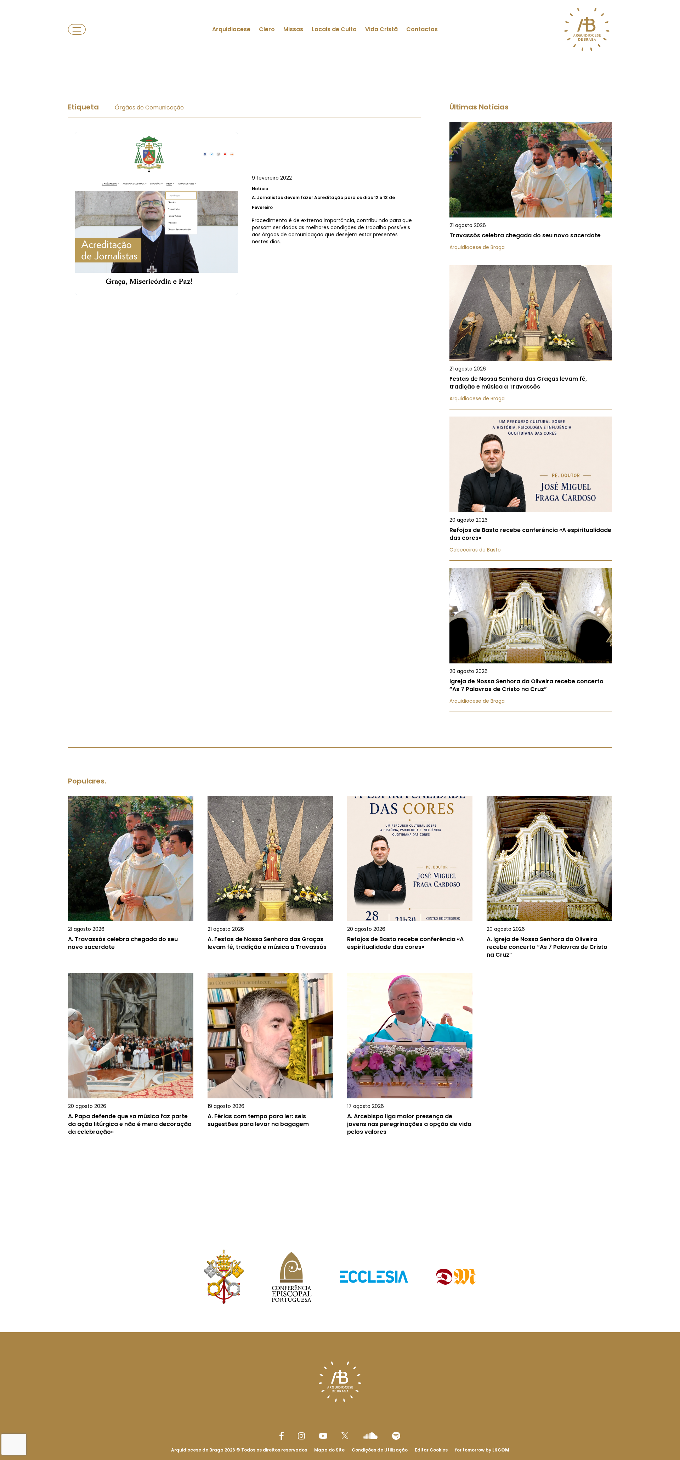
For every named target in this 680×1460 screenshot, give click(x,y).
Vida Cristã (381, 29)
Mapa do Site (329, 1450)
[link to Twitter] (344, 1435)
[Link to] (244, 213)
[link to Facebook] (281, 1436)
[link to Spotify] (396, 1435)
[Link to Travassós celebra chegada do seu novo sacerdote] (530, 190)
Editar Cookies (431, 1450)
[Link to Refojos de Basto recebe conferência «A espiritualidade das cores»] (530, 489)
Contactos (422, 29)
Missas (293, 29)
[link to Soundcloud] (370, 1435)
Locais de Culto (334, 29)
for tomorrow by (482, 1450)
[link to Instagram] (301, 1435)
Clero (267, 29)
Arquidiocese (231, 29)
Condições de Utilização (380, 1450)
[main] (340, 626)
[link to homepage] (587, 29)
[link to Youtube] (323, 1436)
